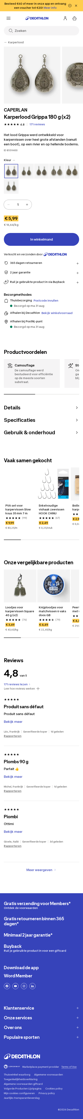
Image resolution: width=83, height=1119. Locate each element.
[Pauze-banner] (70, 6)
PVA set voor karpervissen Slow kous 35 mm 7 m (18, 509)
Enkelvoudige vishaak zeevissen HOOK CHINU (51, 509)
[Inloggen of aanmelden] (65, 18)
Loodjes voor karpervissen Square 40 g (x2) (19, 611)
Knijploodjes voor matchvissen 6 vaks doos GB (52, 611)
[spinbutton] (17, 204)
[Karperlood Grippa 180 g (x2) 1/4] (32, 75)
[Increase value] (27, 204)
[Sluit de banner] (76, 6)
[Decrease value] (8, 204)
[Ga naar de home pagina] (36, 18)
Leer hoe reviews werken (19, 688)
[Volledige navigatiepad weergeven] (5, 42)
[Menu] (8, 18)
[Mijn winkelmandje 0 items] (74, 18)
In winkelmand (41, 239)
